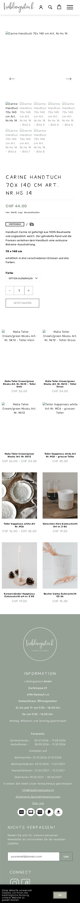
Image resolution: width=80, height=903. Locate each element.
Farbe (9, 273)
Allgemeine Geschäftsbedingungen (38, 796)
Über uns (38, 803)
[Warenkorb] (59, 7)
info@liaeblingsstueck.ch (38, 790)
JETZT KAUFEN (22, 303)
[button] (50, 7)
